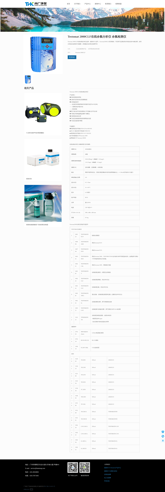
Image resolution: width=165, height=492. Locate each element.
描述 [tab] (69, 87)
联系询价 (72, 57)
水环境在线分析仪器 (93, 49)
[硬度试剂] (43, 175)
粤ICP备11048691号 (49, 486)
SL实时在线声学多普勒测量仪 (35, 133)
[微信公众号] (163, 436)
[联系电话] (163, 432)
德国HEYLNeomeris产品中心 (112, 467)
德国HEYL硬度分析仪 (110, 471)
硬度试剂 (29, 178)
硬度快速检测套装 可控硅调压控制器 (37, 224)
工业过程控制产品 (81, 49)
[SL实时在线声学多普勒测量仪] (43, 129)
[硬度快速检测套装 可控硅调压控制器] (43, 221)
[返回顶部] (163, 440)
